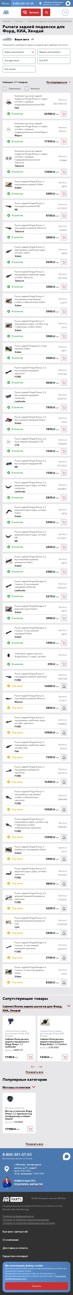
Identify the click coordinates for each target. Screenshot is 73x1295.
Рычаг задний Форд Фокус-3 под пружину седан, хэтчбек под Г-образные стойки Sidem (31, 324)
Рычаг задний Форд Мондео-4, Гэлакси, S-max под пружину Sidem (31, 970)
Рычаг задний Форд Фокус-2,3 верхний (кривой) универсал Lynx (30, 920)
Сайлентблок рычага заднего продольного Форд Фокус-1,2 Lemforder (17, 1043)
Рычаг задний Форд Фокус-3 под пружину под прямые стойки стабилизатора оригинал (29, 795)
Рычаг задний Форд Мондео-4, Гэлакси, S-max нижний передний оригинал (31, 945)
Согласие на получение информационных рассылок (29, 1223)
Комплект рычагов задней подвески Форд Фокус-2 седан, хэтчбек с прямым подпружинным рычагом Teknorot (31, 157)
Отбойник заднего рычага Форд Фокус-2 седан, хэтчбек (30, 655)
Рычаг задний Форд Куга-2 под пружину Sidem (30, 347)
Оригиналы (14, 88)
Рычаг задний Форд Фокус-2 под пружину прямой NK (29, 204)
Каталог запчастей (15, 1231)
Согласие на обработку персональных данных (26, 1219)
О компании (11, 1239)
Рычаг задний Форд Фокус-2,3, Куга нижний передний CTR (31, 440)
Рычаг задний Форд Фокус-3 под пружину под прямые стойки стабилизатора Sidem (30, 299)
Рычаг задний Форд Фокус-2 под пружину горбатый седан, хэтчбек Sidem (30, 250)
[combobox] (19, 52)
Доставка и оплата (15, 1248)
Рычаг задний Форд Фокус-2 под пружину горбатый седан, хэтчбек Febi (30, 745)
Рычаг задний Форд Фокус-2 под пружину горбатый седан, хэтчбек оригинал (30, 720)
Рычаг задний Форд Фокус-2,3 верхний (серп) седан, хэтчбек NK (30, 534)
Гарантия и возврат (15, 1256)
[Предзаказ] (64, 686)
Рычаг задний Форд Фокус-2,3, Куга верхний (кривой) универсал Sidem (31, 559)
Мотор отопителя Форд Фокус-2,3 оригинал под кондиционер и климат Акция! (18, 1115)
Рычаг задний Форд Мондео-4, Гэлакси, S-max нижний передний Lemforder (31, 584)
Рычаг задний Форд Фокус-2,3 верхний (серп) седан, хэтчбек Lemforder (30, 485)
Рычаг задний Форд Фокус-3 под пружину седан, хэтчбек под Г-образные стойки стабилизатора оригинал (31, 823)
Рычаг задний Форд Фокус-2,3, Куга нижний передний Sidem (31, 418)
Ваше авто (22, 39)
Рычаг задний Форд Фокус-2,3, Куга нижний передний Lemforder (31, 395)
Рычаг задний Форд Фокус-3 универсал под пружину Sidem (30, 848)
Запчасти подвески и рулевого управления (50, 21)
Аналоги (35, 88)
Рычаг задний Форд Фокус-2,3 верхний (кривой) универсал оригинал (30, 896)
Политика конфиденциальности (18, 1216)
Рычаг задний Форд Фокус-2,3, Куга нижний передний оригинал (31, 370)
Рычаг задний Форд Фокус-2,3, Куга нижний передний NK (31, 462)
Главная (7, 21)
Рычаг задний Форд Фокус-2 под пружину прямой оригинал (31, 675)
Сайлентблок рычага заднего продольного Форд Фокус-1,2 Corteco (53, 1042)
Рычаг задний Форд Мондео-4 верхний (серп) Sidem (30, 607)
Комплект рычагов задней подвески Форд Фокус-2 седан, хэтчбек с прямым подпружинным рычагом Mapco (31, 127)
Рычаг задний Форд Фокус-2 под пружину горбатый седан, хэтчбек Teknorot (30, 274)
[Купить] (64, 114)
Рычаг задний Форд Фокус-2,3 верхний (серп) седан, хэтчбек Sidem (30, 510)
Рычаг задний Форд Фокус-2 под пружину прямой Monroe (30, 697)
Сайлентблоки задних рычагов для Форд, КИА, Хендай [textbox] (32, 1008)
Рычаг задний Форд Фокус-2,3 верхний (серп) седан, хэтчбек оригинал (30, 871)
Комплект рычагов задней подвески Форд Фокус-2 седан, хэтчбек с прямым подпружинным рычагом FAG (31, 100)
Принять (36, 1286)
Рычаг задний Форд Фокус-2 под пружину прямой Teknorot (30, 226)
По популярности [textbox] (57, 82)
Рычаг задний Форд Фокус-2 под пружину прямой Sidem (29, 183)
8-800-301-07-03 (23, 3)
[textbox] (19, 52)
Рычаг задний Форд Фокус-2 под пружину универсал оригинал (29, 769)
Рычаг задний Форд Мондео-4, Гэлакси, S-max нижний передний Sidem (31, 630)
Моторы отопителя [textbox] (16, 1087)
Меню (5, 3)
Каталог (19, 21)
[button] (33, 1067)
